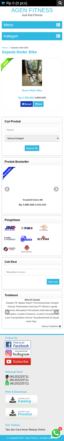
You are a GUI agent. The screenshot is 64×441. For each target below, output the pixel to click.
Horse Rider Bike (32, 90)
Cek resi (53, 281)
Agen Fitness (32, 10)
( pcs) (16, 3)
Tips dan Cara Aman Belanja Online (25, 429)
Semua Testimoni (50, 326)
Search (30, 148)
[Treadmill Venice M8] (32, 182)
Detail (28, 104)
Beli (40, 104)
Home (5, 47)
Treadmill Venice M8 (32, 200)
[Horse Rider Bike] (32, 85)
